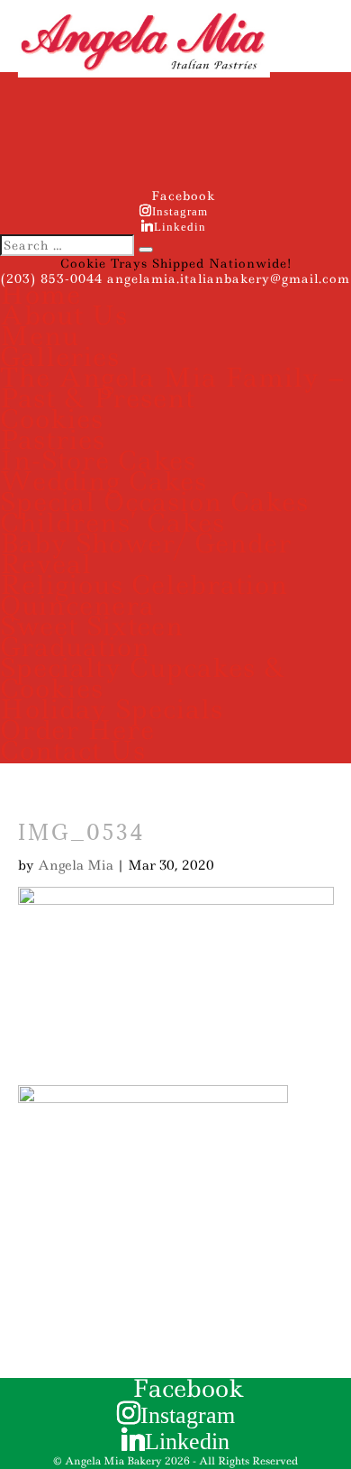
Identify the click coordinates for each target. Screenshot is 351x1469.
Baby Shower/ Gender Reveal (146, 553)
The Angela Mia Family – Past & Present (173, 387)
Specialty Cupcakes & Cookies (142, 678)
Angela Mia (75, 865)
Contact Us (73, 750)
